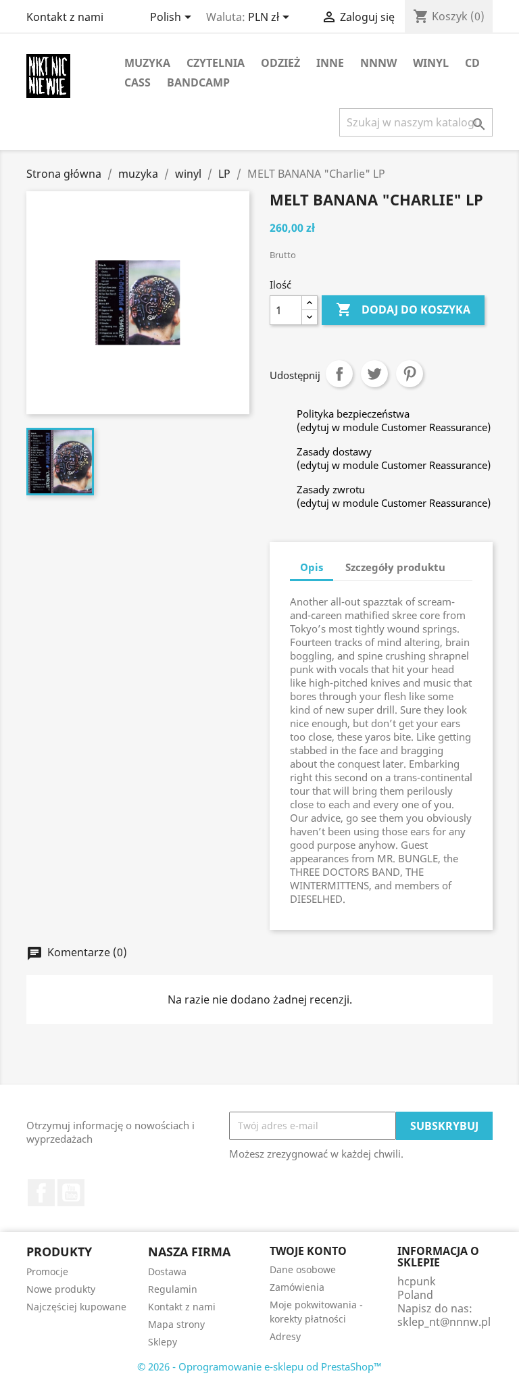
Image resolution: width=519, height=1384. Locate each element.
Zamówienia (297, 1287)
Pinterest (409, 373)
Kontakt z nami (64, 16)
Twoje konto (308, 1250)
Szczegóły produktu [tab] (395, 567)
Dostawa (167, 1271)
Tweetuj (374, 373)
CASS (137, 82)
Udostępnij (339, 373)
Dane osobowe (303, 1269)
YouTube (70, 1192)
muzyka (147, 62)
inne (330, 62)
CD (472, 62)
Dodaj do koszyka (403, 309)
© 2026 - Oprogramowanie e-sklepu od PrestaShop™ (259, 1366)
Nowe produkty (60, 1289)
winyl (431, 62)
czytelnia (216, 62)
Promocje (47, 1271)
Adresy (285, 1336)
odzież (280, 62)
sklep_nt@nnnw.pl (444, 1321)
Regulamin (172, 1289)
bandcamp (198, 82)
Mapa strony (176, 1324)
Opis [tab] (311, 567)
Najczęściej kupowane (76, 1306)
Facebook (41, 1192)
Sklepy (162, 1341)
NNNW (378, 62)
